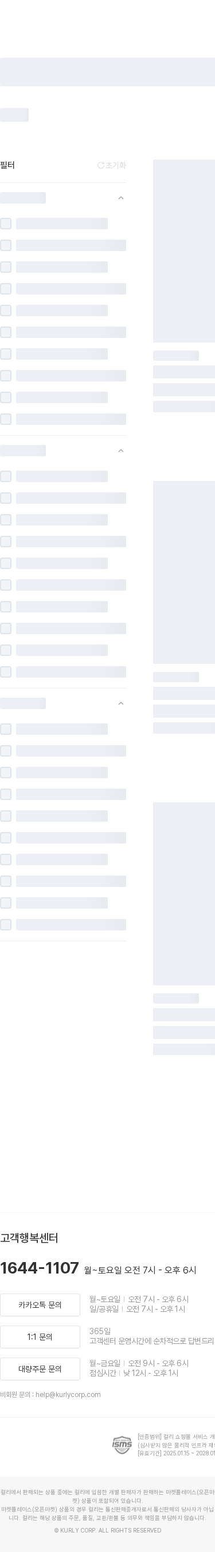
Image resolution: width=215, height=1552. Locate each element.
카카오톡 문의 (40, 1305)
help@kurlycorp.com (68, 1395)
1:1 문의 (40, 1337)
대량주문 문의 (40, 1369)
